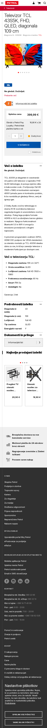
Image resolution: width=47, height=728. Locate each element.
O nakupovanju (10, 652)
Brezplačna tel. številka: (14, 595)
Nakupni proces (11, 656)
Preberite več (10, 95)
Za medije (8, 503)
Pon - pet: (8, 607)
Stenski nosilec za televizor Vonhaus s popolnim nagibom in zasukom (32, 387)
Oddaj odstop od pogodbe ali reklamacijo (22, 677)
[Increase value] (21, 136)
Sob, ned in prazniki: (13, 611)
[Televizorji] (5, 8)
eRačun (7, 545)
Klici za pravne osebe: (14, 615)
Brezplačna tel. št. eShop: (15, 599)
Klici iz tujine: (10, 603)
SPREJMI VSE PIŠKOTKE (23, 714)
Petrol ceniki (9, 638)
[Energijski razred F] (8, 103)
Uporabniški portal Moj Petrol (17, 537)
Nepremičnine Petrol (13, 519)
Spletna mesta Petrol (13, 565)
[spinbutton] (15, 136)
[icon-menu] (2, 3)
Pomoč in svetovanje (13, 630)
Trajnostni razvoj (11, 490)
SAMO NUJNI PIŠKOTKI (23, 722)
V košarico (24, 145)
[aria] (13, 374)
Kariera (7, 494)
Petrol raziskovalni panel (15, 569)
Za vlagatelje (10, 498)
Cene (6, 660)
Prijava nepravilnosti (13, 511)
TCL (40, 35)
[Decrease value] (9, 136)
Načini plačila (10, 664)
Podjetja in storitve (12, 486)
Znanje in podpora (12, 634)
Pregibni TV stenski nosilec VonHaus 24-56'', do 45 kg (13, 387)
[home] (11, 3)
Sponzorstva (10, 515)
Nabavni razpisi (11, 523)
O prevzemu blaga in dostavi (17, 668)
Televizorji (10, 8)
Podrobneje (10, 703)
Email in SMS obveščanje (15, 573)
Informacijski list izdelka (26, 103)
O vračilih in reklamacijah (15, 673)
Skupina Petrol (10, 482)
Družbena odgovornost (14, 507)
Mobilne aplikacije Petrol (15, 561)
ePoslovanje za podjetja (15, 541)
